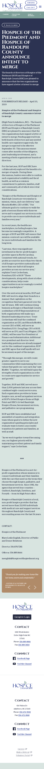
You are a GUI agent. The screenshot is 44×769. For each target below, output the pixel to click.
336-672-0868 (23, 715)
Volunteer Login (16, 15)
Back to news (11, 25)
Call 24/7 (31, 7)
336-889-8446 (25, 641)
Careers (6, 14)
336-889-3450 (23, 644)
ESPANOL (31, 3)
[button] (29, 587)
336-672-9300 (25, 712)
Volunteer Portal (23, 755)
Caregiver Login (22, 616)
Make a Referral (31, 15)
